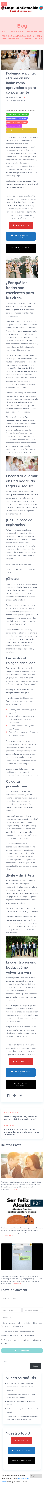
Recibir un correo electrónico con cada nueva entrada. (21, 1341)
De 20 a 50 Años (22, 225)
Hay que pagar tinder (14, 126)
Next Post (10, 1125)
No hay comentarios (15, 101)
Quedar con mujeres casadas (17, 122)
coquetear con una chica (30, 31)
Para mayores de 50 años (22, 236)
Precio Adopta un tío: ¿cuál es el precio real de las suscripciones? (20, 1118)
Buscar (6, 1361)
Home (4, 31)
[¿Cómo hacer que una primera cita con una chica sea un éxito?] (22, 1165)
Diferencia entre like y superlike (17, 114)
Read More (15, 1189)
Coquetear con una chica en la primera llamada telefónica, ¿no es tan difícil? (21, 1132)
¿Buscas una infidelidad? (21, 1084)
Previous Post (12, 1113)
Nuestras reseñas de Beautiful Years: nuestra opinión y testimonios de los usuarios (20, 1386)
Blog (12, 31)
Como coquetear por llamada (17, 118)
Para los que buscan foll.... (22, 248)
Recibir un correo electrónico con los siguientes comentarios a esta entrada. (17, 1333)
